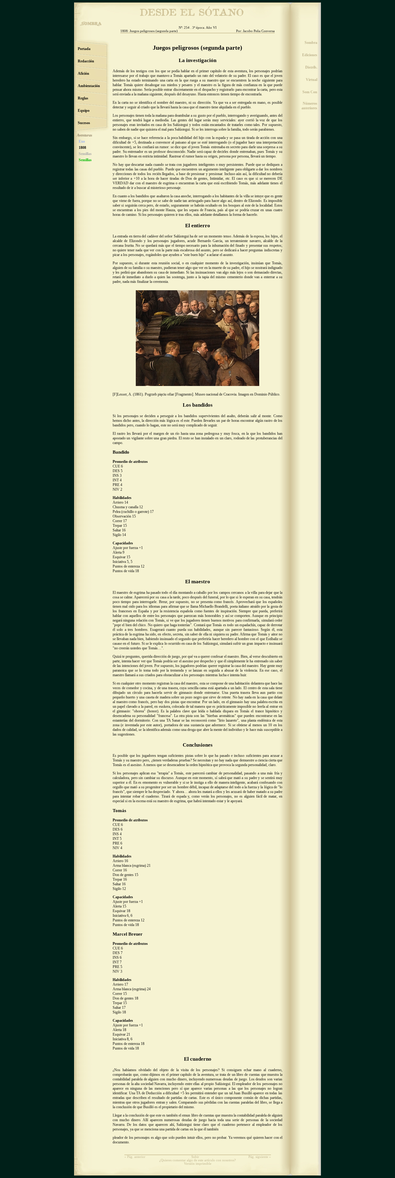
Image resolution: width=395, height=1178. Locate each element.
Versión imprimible (197, 1163)
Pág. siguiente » (259, 1157)
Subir (195, 1157)
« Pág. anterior (134, 1157)
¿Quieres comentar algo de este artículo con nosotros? (197, 1160)
